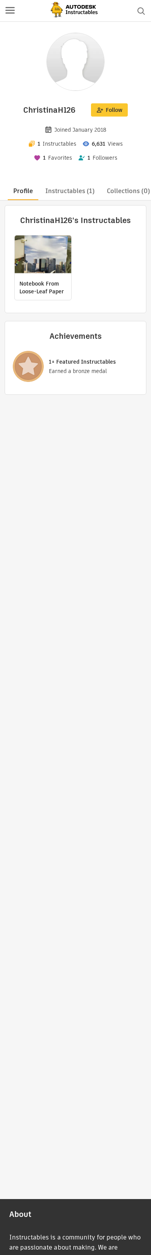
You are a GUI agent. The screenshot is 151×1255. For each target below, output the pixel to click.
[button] (10, 11)
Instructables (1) (69, 191)
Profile (23, 191)
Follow (114, 110)
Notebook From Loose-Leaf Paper (41, 287)
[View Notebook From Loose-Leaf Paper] (43, 255)
